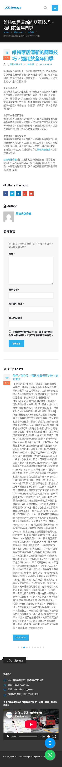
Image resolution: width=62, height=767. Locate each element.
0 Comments (45, 64)
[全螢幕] (54, 736)
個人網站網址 (15, 317)
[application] (31, 724)
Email (31, 193)
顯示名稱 (14, 289)
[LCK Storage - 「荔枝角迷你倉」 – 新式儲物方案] (12, 7)
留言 (12, 253)
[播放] (8, 736)
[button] (18, 647)
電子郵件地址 (16, 303)
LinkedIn (18, 193)
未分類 (31, 64)
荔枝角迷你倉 (16, 64)
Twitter (12, 193)
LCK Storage (15, 660)
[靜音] (48, 736)
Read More (21, 637)
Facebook (5, 193)
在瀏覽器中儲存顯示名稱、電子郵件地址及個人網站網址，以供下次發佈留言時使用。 (31, 333)
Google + (25, 193)
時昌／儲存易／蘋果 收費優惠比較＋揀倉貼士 (35, 377)
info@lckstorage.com (23, 689)
